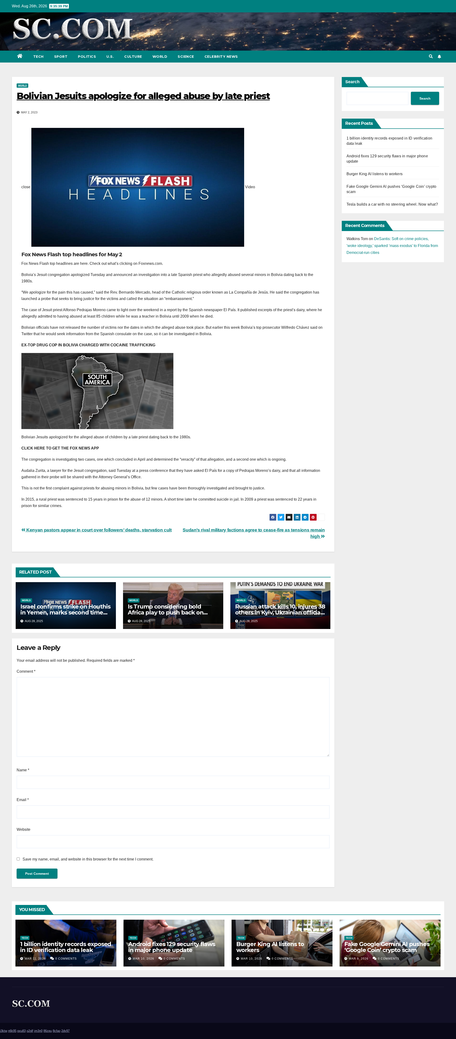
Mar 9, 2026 (358, 958)
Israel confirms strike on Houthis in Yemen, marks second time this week (65, 612)
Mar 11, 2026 (35, 958)
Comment (26, 671)
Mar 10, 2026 (143, 958)
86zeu (47, 1031)
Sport (61, 56)
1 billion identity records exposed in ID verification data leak (65, 947)
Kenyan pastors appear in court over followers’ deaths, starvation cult (98, 529)
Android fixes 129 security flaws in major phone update (171, 947)
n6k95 (12, 1031)
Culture (133, 56)
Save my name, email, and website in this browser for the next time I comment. (88, 859)
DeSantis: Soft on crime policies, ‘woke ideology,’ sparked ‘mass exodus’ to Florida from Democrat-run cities (392, 246)
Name (23, 770)
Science (186, 56)
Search (352, 81)
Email (23, 800)
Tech (38, 56)
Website (23, 829)
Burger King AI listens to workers (375, 174)
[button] (431, 56)
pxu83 (21, 1031)
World (159, 56)
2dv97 (65, 1031)
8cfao (56, 1031)
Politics (87, 56)
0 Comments (66, 958)
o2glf (30, 1031)
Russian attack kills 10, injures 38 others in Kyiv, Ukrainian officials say (280, 612)
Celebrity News (221, 56)
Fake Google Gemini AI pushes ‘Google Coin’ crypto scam (386, 947)
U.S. (110, 56)
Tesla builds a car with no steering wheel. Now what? (392, 204)
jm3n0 (38, 1031)
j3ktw (3, 1031)
